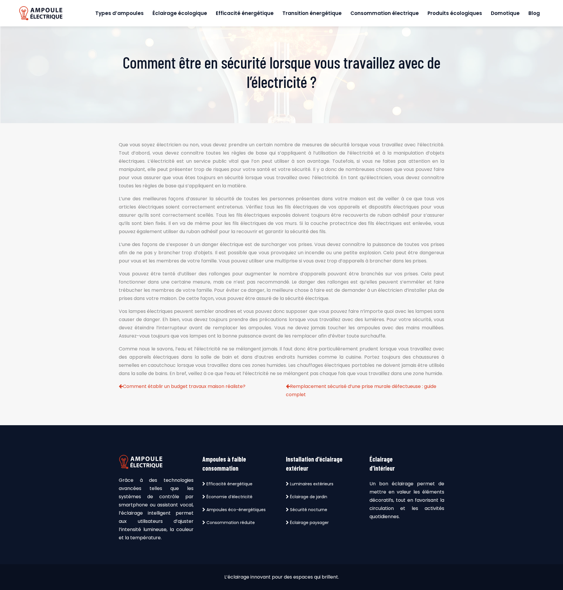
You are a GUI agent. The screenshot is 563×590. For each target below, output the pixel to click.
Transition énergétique (312, 13)
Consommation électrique (384, 13)
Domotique (505, 13)
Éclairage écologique (179, 13)
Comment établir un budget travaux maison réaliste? (184, 386)
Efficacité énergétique (245, 13)
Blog (534, 13)
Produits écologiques (455, 13)
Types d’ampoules (119, 13)
